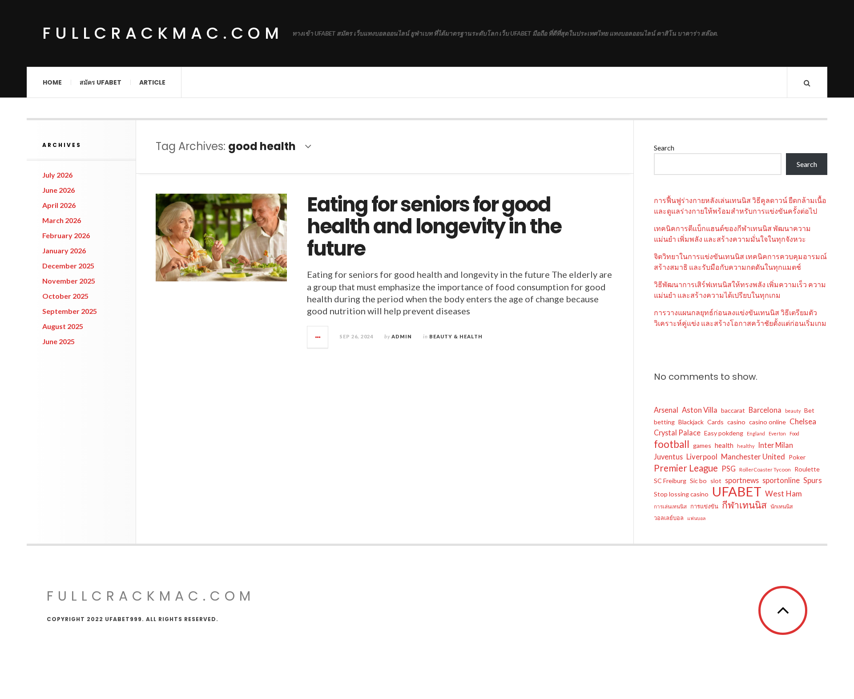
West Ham (783, 493)
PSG (728, 468)
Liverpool (701, 456)
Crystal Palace (677, 432)
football (671, 444)
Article (152, 82)
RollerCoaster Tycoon (765, 469)
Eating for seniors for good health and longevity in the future (434, 227)
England (756, 433)
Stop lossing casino (681, 494)
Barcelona (765, 410)
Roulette (807, 469)
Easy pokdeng (723, 433)
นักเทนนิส (781, 506)
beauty (793, 411)
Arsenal (666, 410)
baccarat (733, 410)
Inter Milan (775, 445)
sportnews (742, 480)
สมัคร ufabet (100, 82)
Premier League (686, 468)
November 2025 (68, 280)
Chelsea (803, 421)
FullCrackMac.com (162, 33)
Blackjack (691, 422)
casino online (767, 422)
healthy (745, 446)
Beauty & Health (456, 336)
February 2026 (66, 235)
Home (52, 82)
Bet (809, 410)
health (724, 445)
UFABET (736, 491)
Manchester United (753, 456)
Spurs (812, 480)
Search (664, 147)
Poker (797, 457)
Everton (777, 433)
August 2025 (62, 326)
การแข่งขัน (704, 506)
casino (736, 422)
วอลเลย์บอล (669, 517)
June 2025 (58, 341)
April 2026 (59, 205)
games (702, 445)
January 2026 (64, 250)
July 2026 (57, 175)
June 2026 (58, 190)
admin (401, 336)
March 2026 (61, 220)
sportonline (781, 480)
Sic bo (698, 480)
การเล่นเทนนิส (670, 506)
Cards (715, 422)
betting (664, 422)
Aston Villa (699, 410)
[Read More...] (318, 337)
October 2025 (65, 296)
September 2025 (69, 311)
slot (715, 480)
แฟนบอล (696, 518)
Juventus (668, 456)
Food (794, 433)
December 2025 (68, 265)
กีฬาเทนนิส (744, 505)
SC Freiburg (670, 480)
